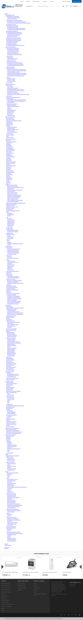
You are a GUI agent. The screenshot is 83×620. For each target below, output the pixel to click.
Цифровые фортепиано (11, 523)
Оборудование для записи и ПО (13, 503)
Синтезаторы (9, 521)
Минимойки (8, 272)
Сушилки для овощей (10, 156)
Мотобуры (8, 291)
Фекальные (9, 268)
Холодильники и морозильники (12, 48)
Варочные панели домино (12, 36)
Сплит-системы (10, 86)
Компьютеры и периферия (10, 434)
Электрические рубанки (11, 367)
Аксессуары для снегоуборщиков (13, 297)
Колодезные (9, 263)
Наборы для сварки (11, 344)
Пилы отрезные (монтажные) (13, 324)
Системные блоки (9, 452)
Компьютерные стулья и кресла (12, 455)
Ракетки (8, 400)
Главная (21, 1)
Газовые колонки (10, 102)
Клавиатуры (9, 447)
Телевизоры (8, 372)
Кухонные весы (9, 146)
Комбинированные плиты (12, 58)
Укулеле (8, 489)
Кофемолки (8, 169)
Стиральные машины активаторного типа (15, 75)
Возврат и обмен (36, 1)
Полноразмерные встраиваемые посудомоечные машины (18, 22)
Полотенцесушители (10, 234)
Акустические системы (11, 494)
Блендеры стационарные (11, 141)
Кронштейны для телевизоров (12, 378)
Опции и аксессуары (10, 426)
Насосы (7, 259)
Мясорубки (8, 177)
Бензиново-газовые (11, 333)
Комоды (8, 464)
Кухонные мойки (9, 209)
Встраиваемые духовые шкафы (12, 16)
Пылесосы (8, 125)
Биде (8, 241)
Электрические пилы (10, 320)
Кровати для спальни (11, 466)
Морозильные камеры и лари (13, 53)
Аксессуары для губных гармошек (14, 510)
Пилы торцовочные (11, 325)
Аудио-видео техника (9, 371)
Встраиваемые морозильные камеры (13, 40)
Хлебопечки (8, 182)
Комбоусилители (10, 484)
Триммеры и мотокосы (10, 279)
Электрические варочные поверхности (14, 33)
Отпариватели (9, 121)
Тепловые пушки (10, 112)
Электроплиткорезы (10, 369)
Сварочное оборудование (11, 309)
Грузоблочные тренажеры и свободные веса (15, 405)
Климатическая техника (10, 84)
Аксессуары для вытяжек (11, 429)
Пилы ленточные (10, 323)
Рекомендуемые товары (22, 587)
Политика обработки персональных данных (40, 595)
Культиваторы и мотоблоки (11, 287)
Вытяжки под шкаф (11, 79)
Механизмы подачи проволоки (13, 341)
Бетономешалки (9, 306)
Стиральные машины (10, 68)
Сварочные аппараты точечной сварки (15, 314)
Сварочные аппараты (11, 310)
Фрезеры (8, 331)
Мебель (6, 454)
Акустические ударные (11, 534)
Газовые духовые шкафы (12, 18)
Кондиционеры (9, 85)
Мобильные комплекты (12, 501)
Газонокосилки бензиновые (12, 250)
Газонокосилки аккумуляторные (13, 248)
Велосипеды (9, 416)
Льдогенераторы (9, 147)
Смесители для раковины (11, 204)
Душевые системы (10, 222)
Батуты (8, 393)
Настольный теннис (10, 396)
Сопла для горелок (11, 354)
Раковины (9, 242)
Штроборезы (8, 366)
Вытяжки (8, 77)
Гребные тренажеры (10, 387)
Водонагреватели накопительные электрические (16, 99)
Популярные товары (21, 583)
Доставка (28, 1)
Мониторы (8, 437)
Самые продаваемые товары (41, 553)
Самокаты (8, 417)
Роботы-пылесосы (11, 130)
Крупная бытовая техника (10, 46)
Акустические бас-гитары (12, 479)
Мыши (8, 450)
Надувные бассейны (11, 413)
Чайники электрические (11, 161)
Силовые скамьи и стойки (11, 424)
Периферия (8, 441)
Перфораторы (9, 319)
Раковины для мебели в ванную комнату (15, 243)
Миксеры (8, 175)
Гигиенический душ (11, 219)
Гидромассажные (10, 214)
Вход (63, 1)
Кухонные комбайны (10, 172)
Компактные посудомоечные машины (14, 62)
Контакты (52, 1)
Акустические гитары (11, 480)
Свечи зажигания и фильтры (13, 303)
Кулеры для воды (9, 170)
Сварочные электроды (11, 353)
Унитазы (9, 244)
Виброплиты (8, 357)
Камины (8, 107)
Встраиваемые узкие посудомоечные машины (16, 21)
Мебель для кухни (9, 456)
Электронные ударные (11, 539)
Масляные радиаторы (11, 110)
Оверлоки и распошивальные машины (14, 120)
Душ (7, 217)
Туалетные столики (11, 469)
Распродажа (20, 589)
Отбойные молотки (10, 362)
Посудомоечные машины (11, 61)
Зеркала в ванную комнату (12, 186)
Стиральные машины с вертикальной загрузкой (16, 73)
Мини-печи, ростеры (10, 150)
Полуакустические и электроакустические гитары (17, 487)
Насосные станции (11, 264)
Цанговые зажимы (11, 355)
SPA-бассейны (10, 410)
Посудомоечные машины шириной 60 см (15, 65)
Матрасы (9, 467)
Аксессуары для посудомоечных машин (14, 431)
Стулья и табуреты (11, 460)
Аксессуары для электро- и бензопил (14, 298)
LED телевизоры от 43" (11, 376)
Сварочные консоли (11, 350)
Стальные (9, 215)
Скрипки (9, 530)
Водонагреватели (9, 98)
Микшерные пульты (11, 500)
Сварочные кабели (11, 349)
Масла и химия (9, 273)
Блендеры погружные (10, 163)
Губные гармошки (10, 511)
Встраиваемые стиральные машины (13, 37)
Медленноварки (9, 174)
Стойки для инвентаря (10, 422)
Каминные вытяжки (11, 78)
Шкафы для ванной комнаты (13, 201)
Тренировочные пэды (11, 538)
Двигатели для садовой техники (12, 271)
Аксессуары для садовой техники (12, 293)
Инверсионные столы (10, 406)
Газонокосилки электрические (13, 252)
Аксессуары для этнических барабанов (15, 533)
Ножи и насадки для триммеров (13, 302)
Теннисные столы (10, 397)
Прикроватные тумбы (11, 468)
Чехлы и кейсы (10, 525)
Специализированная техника (12, 289)
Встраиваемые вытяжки (11, 24)
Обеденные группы (11, 459)
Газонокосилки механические (13, 251)
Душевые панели (10, 221)
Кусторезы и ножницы (10, 288)
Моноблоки (8, 438)
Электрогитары (10, 492)
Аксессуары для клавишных (12, 518)
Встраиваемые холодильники (12, 25)
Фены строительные (10, 364)
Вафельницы (8, 166)
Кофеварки (8, 144)
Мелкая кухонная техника (10, 139)
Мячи (8, 401)
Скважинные (9, 267)
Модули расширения (11, 502)
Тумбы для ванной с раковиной (13, 197)
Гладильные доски (10, 118)
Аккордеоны (9, 474)
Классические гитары (11, 483)
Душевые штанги (10, 224)
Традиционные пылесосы (12, 132)
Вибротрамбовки (9, 358)
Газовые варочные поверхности (13, 34)
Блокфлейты (9, 514)
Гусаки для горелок (11, 340)
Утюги (7, 136)
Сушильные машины (10, 66)
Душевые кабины (9, 229)
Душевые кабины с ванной (12, 231)
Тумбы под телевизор (10, 379)
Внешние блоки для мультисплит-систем (15, 89)
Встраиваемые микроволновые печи (13, 39)
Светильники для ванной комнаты (14, 195)
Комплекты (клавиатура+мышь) (13, 448)
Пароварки (8, 154)
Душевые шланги (10, 223)
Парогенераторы (9, 123)
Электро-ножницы (10, 368)
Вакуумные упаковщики (11, 165)
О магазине (45, 1)
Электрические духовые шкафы (13, 17)
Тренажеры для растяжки (11, 421)
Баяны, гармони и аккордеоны (12, 472)
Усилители (9, 490)
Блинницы (8, 164)
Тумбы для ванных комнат (12, 198)
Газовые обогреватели (11, 105)
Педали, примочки (10, 485)
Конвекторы (9, 108)
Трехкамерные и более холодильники (14, 54)
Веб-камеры (9, 442)
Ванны (7, 211)
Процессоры (9, 488)
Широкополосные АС (11, 507)
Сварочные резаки (11, 351)
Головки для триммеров (12, 299)
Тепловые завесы (10, 111)
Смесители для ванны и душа (12, 206)
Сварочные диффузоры (12, 348)
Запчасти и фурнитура (11, 496)
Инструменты (8, 305)
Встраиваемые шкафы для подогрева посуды (15, 45)
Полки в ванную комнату (12, 193)
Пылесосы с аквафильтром (12, 129)
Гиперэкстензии (9, 404)
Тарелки (8, 537)
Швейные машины (10, 137)
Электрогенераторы (10, 332)
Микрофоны (9, 498)
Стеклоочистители (9, 133)
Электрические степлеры (11, 330)
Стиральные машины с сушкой (13, 71)
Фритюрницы (9, 159)
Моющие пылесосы (11, 128)
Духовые (8, 513)
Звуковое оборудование (11, 493)
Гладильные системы (10, 119)
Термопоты (8, 158)
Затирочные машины (10, 359)
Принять (72, 618)
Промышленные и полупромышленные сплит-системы (18, 94)
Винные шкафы (9, 82)
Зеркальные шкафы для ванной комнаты (15, 187)
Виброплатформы (9, 388)
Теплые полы (9, 114)
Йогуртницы (8, 168)
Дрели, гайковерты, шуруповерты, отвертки (15, 307)
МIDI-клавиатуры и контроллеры (13, 519)
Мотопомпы (8, 292)
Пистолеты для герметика (11, 328)
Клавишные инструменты (11, 517)
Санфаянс (8, 239)
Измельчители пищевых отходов (12, 210)
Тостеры (8, 180)
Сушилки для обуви (10, 134)
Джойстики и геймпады (12, 446)
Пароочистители (9, 124)
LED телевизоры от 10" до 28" (13, 374)
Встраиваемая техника (9, 14)
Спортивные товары (5, 602)
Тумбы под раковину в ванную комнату (15, 200)
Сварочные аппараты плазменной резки (15, 312)
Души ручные (9, 226)
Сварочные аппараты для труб (13, 311)
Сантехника (7, 183)
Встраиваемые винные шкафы (12, 41)
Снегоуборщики (9, 275)
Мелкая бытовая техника (10, 116)
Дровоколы (8, 284)
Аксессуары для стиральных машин (13, 433)
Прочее (8, 346)
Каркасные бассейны (11, 412)
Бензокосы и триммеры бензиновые (14, 280)
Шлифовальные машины (11, 315)
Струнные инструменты (11, 527)
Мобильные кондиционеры (12, 88)
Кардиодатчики (9, 389)
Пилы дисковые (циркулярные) (13, 322)
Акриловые (9, 213)
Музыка (7, 471)
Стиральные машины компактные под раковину (16, 74)
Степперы (8, 386)
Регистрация (67, 1)
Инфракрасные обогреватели (13, 106)
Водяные (9, 235)
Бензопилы (9, 256)
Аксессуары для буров (11, 294)
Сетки (8, 402)
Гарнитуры (9, 443)
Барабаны (9, 535)
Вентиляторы (9, 95)
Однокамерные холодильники (13, 50)
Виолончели (9, 529)
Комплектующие (10, 188)
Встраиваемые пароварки (11, 44)
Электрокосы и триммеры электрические (15, 283)
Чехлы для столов (10, 399)
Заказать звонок (76, 1)
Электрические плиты (11, 59)
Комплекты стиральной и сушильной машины (16, 69)
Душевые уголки (9, 233)
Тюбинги (8, 420)
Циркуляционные (10, 269)
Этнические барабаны (11, 540)
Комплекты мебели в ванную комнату (14, 190)
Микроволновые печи (10, 149)
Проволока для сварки (11, 345)
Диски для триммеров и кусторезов (14, 301)
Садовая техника (8, 246)
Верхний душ (9, 218)
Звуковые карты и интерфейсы (13, 497)
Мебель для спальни (10, 462)
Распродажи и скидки (21, 585)
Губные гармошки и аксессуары (12, 509)
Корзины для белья (11, 191)
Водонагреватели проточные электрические (16, 101)
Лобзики (8, 318)
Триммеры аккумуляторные (12, 281)
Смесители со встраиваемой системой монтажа (15, 203)
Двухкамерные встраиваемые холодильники (16, 28)
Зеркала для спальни (11, 463)
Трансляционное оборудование (13, 506)
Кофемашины (9, 145)
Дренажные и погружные (12, 262)
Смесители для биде (10, 208)
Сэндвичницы (9, 179)
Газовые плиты (10, 57)
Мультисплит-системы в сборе (13, 93)
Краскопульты (9, 361)
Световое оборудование (11, 526)
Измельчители (9, 142)
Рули (8, 451)
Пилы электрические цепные (13, 258)
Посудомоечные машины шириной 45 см (15, 64)
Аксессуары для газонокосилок (13, 296)
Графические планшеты (12, 444)
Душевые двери (9, 227)
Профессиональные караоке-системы (14, 505)
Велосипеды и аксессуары (11, 414)
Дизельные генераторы (12, 336)
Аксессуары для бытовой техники (12, 428)
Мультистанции (9, 408)
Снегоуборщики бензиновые (12, 276)
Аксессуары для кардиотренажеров (13, 391)
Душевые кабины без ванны (12, 230)
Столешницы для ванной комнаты (14, 196)
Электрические (10, 238)
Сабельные (9, 327)
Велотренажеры (9, 384)
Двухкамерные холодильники (13, 49)
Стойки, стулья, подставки (12, 522)
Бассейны (8, 409)
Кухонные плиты (9, 56)
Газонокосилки (9, 247)
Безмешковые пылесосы (12, 127)
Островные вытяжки (11, 81)
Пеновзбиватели (9, 178)
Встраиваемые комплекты (11, 42)
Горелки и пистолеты (11, 339)
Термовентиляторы (11, 115)
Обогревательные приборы (11, 103)
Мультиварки (9, 151)
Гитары (7, 478)
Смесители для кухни (10, 205)
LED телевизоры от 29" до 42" (13, 375)
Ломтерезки (8, 173)
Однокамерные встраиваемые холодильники (16, 29)
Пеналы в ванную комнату (12, 192)
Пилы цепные (9, 255)
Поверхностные (10, 266)
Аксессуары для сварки (11, 337)
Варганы (9, 515)
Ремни (8, 476)
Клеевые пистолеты (10, 317)
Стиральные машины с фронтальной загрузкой (16, 70)
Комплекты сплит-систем (12, 91)
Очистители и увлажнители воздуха (13, 97)
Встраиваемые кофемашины (12, 31)
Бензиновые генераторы (12, 335)
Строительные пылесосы (11, 363)
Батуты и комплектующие (11, 392)
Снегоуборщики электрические (13, 277)
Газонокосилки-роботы (11, 254)
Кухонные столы (10, 458)
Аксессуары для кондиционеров (12, 430)
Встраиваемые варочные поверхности (14, 32)
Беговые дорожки (9, 382)
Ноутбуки (8, 439)
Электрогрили (9, 160)
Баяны (8, 475)
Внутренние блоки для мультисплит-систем (15, 90)
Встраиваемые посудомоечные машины (14, 20)
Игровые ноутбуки (10, 436)
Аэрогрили (8, 140)
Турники (8, 425)
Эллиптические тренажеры (11, 383)
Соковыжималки (9, 155)
